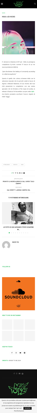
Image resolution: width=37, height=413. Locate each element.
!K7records (6, 165)
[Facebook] (14, 373)
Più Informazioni (19, 411)
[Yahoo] (22, 373)
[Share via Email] (24, 173)
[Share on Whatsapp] (22, 173)
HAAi (22, 165)
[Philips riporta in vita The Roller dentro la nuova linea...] (29, 336)
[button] (4, 217)
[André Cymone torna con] (7, 336)
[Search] (35, 4)
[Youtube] (19, 373)
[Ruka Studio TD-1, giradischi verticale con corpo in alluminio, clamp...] (18, 336)
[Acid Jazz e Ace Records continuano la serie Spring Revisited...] (7, 324)
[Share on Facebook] (15, 173)
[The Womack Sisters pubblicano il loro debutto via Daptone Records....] (29, 324)
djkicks (15, 165)
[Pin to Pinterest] (19, 173)
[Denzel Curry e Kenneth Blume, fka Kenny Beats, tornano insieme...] (18, 324)
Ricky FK (15, 242)
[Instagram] (16, 373)
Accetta (27, 408)
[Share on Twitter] (17, 173)
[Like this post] (13, 173)
